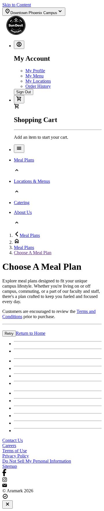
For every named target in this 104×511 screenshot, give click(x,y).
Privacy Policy (15, 455)
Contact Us (12, 440)
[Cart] (19, 99)
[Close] (7, 504)
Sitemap (9, 466)
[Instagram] (52, 480)
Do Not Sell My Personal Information (36, 461)
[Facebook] (52, 473)
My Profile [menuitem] (35, 70)
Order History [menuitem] (38, 86)
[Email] (52, 485)
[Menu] (19, 149)
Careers (9, 445)
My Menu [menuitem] (34, 75)
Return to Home (30, 333)
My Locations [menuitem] (38, 81)
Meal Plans (30, 235)
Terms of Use (14, 450)
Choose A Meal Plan (32, 252)
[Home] (36, 33)
